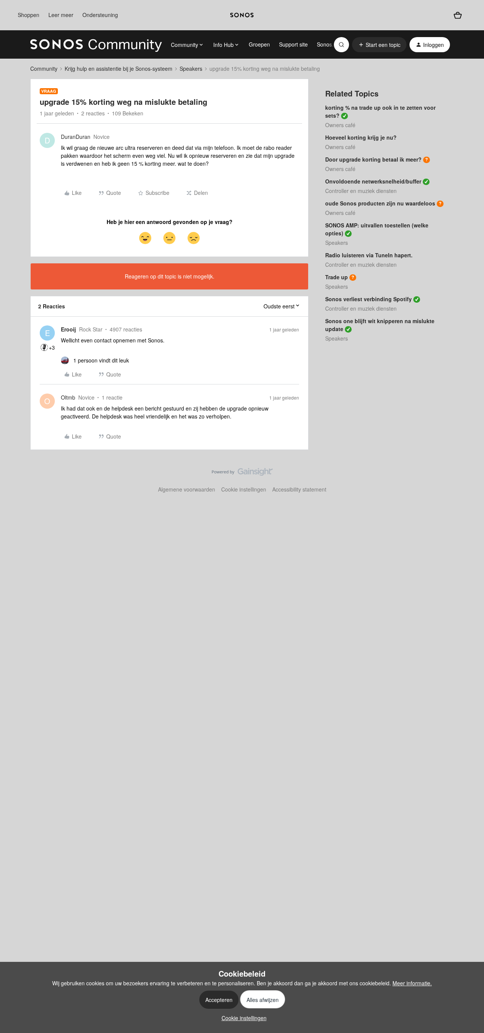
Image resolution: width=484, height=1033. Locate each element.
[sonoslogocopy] (242, 15)
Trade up (336, 277)
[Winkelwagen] (457, 15)
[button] (379, 44)
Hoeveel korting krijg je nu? (361, 137)
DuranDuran (75, 136)
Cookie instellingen (243, 489)
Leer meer (60, 15)
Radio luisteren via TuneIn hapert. (369, 255)
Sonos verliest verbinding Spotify (368, 299)
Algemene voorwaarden (186, 489)
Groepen (259, 44)
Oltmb (68, 397)
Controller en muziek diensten (361, 190)
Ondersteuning (100, 15)
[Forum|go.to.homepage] (96, 44)
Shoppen (28, 15)
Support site (293, 44)
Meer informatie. (412, 983)
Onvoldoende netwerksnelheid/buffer (373, 181)
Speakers (191, 68)
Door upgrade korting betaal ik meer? (373, 159)
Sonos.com (330, 44)
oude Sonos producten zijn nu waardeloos (380, 203)
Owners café (340, 125)
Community (43, 68)
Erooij (68, 329)
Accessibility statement (299, 489)
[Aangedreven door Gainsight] (242, 473)
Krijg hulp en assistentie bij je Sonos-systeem (118, 68)
